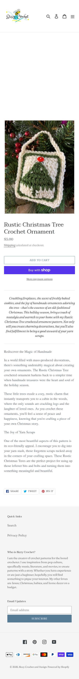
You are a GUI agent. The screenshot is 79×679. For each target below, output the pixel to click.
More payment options (39, 279)
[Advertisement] (39, 74)
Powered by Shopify (58, 666)
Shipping (9, 245)
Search (12, 525)
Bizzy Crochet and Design (33, 666)
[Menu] (73, 16)
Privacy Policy (17, 535)
